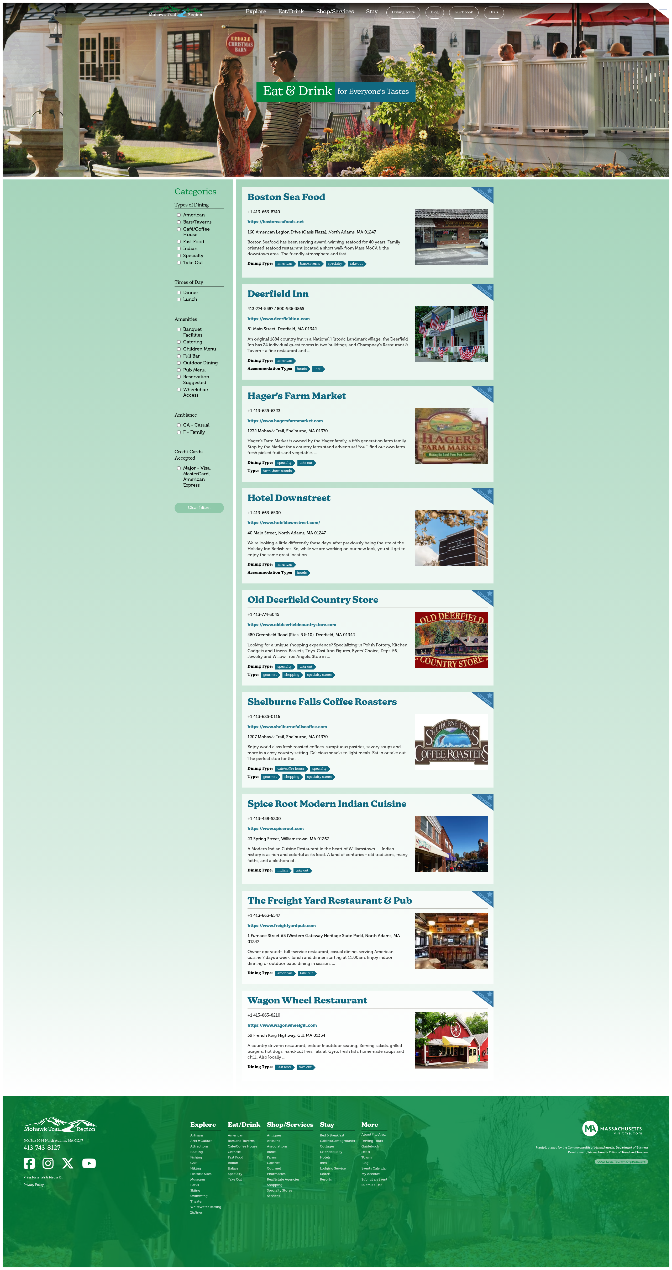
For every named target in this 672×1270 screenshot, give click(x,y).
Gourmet (270, 675)
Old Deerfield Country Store (313, 600)
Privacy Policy (34, 1185)
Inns (317, 369)
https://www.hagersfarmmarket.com (285, 420)
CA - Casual (196, 425)
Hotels (302, 369)
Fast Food (193, 242)
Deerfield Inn (278, 294)
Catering (192, 342)
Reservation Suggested (196, 379)
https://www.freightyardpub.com (282, 925)
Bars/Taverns (197, 222)
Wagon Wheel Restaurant (308, 1001)
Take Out (193, 262)
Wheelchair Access (195, 392)
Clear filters (199, 508)
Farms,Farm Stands (277, 471)
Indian (190, 248)
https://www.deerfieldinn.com (279, 318)
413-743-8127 (42, 1148)
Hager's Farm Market (297, 396)
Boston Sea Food (286, 198)
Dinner (190, 292)
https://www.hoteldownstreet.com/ (284, 522)
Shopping (292, 675)
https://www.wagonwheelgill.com (282, 1025)
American (194, 215)
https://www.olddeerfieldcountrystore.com (292, 624)
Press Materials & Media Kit (43, 1177)
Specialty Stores (319, 675)
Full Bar (191, 356)
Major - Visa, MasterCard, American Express (197, 476)
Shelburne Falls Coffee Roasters (322, 702)
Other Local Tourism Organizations (621, 1161)
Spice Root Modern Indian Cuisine (327, 804)
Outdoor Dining (200, 363)
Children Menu (199, 349)
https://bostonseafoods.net (276, 221)
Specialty (193, 255)
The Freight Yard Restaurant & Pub (330, 901)
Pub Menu (194, 370)
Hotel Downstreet (289, 498)
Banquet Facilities (192, 332)
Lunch (190, 299)
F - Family (194, 432)
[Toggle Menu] (662, 7)
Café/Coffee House (196, 232)
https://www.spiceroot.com (276, 828)
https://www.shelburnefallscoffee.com (287, 726)
